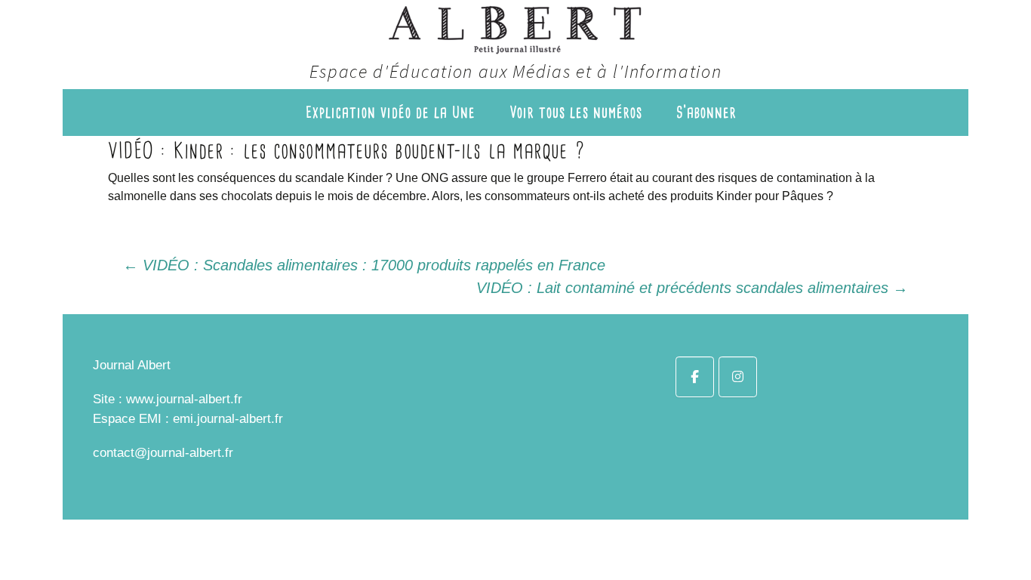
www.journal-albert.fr (184, 399)
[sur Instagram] (738, 376)
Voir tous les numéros (575, 112)
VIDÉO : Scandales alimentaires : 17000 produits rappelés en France (364, 265)
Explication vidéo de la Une (390, 112)
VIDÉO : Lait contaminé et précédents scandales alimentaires (692, 287)
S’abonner (706, 112)
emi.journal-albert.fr (228, 419)
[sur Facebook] (695, 376)
